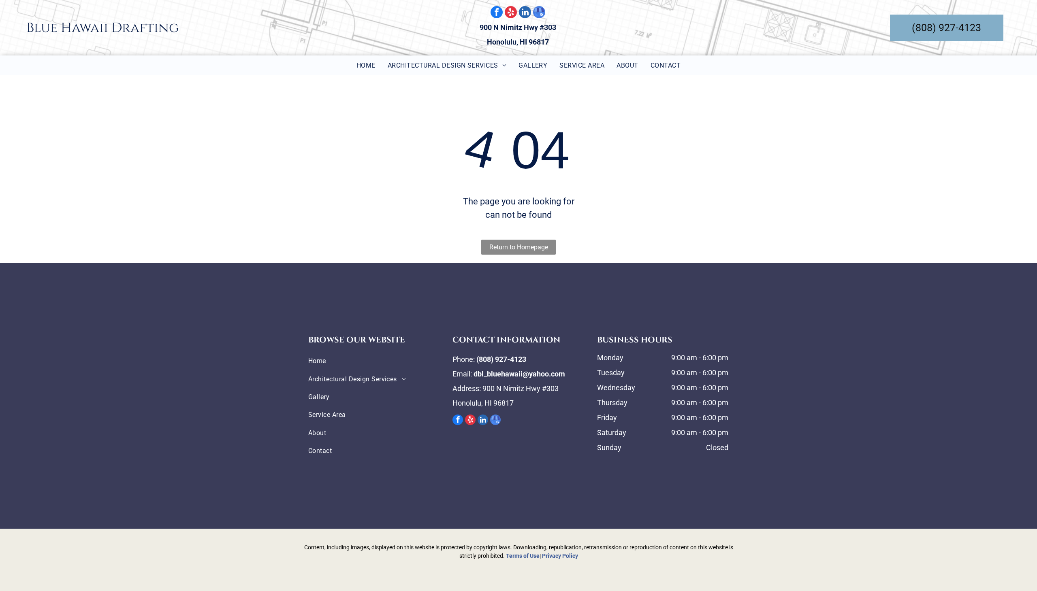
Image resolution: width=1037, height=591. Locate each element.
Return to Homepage (518, 247)
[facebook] (497, 13)
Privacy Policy (560, 556)
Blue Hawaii (67, 28)
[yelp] (511, 13)
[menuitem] (366, 65)
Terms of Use (523, 556)
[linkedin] (525, 13)
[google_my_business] (539, 13)
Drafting (145, 28)
